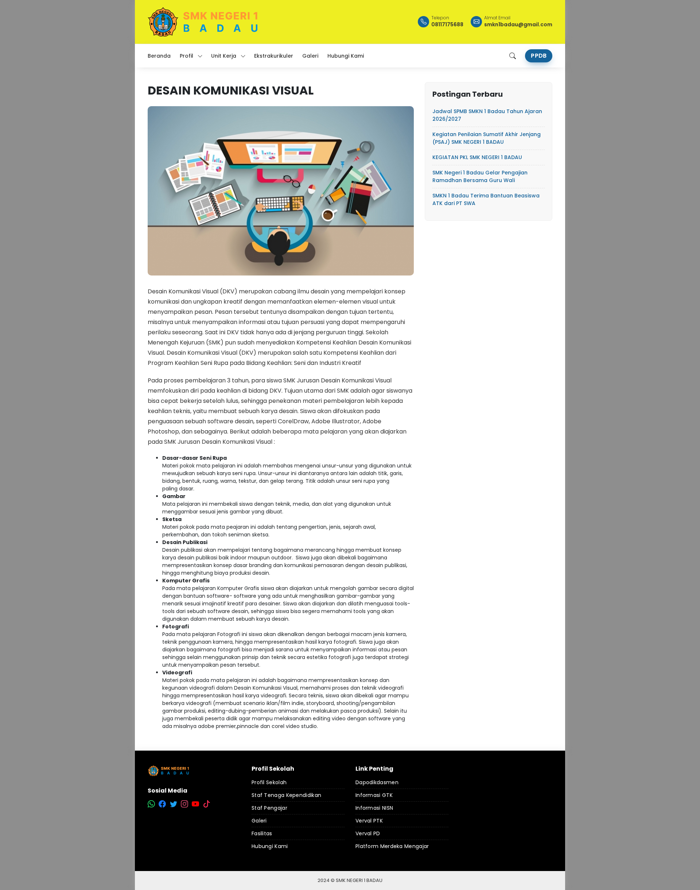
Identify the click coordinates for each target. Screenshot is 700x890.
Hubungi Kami (270, 846)
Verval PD (367, 833)
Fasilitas (262, 833)
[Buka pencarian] (512, 56)
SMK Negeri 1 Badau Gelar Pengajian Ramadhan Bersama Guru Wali (480, 176)
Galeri (259, 820)
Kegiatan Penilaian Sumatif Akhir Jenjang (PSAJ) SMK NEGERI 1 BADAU (486, 138)
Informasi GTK (374, 795)
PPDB (539, 55)
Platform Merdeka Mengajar (392, 846)
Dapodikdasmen (376, 782)
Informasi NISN (374, 808)
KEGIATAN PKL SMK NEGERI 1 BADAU (477, 157)
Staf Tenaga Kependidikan (286, 795)
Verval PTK (369, 820)
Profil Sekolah (269, 782)
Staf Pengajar (269, 808)
